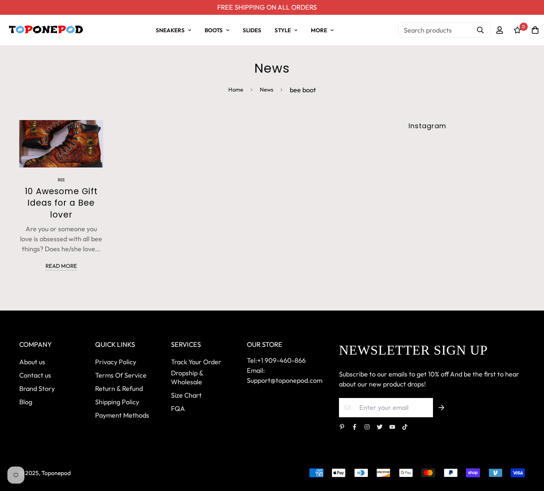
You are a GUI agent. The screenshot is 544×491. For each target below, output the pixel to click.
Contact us (35, 375)
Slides (252, 30)
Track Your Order (196, 362)
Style (283, 30)
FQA (178, 408)
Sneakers (170, 30)
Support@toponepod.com (284, 380)
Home (235, 89)
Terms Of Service (121, 375)
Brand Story (37, 388)
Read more (61, 265)
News (266, 89)
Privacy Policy (115, 362)
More (319, 30)
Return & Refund (119, 388)
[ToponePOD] (45, 30)
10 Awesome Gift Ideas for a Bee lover (61, 202)
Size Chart (186, 395)
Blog (25, 402)
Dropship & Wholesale (187, 377)
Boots (214, 30)
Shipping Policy (117, 402)
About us (32, 362)
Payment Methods (122, 415)
